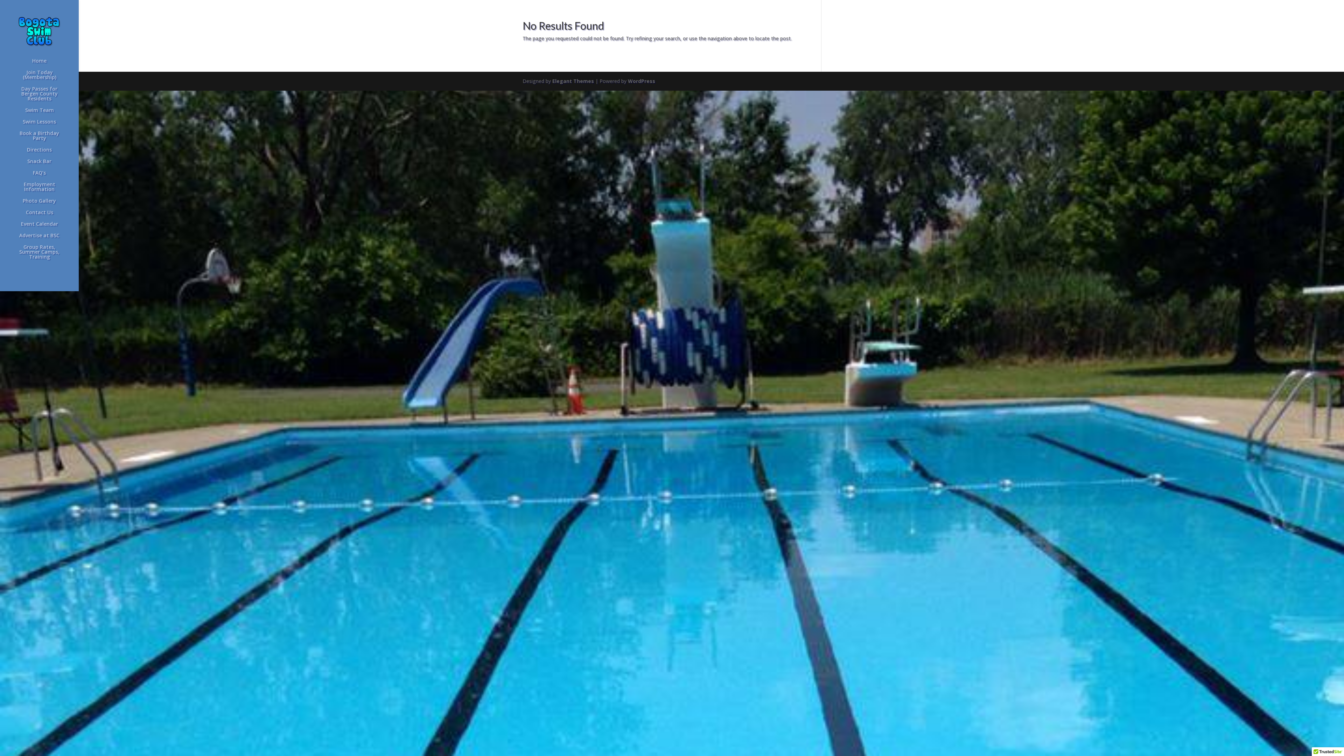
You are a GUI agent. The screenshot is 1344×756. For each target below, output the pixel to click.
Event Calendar (39, 224)
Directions (39, 150)
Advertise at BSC (39, 236)
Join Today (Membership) (39, 75)
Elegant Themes (573, 81)
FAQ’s (39, 173)
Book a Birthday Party (39, 136)
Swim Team (39, 110)
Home (39, 61)
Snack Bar (39, 161)
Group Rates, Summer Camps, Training (39, 252)
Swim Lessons (39, 122)
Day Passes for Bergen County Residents (39, 94)
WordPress (641, 81)
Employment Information (39, 187)
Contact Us (39, 213)
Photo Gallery (39, 201)
